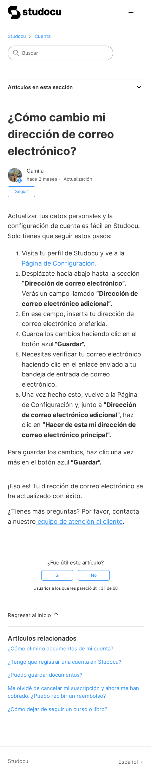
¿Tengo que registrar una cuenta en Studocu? (65, 661)
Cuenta (43, 36)
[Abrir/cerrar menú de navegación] (131, 12)
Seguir (21, 191)
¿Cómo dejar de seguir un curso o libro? (57, 709)
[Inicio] (34, 12)
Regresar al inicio (30, 615)
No (94, 575)
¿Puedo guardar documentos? (45, 674)
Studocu (17, 36)
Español (128, 762)
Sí (57, 575)
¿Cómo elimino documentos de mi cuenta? (60, 648)
